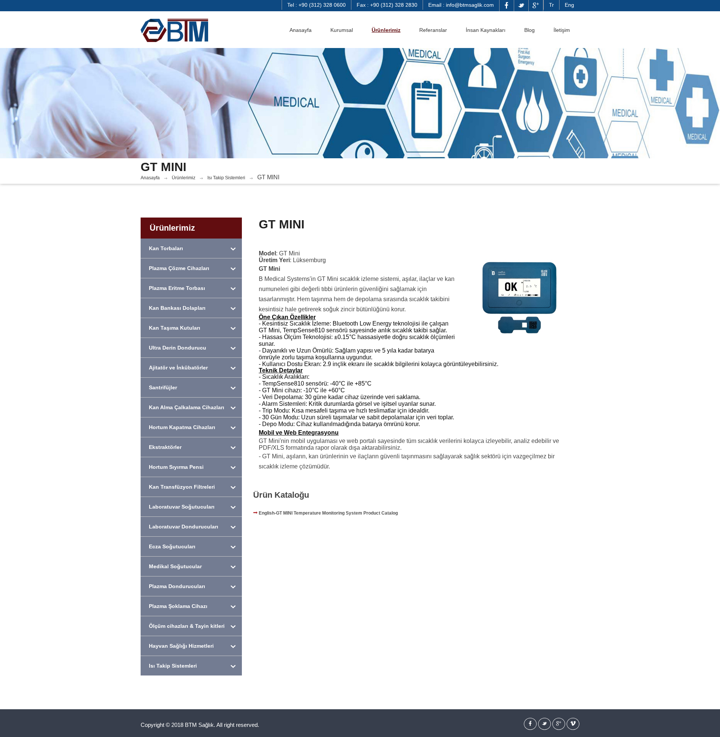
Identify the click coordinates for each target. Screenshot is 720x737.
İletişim (562, 30)
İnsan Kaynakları (486, 30)
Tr (551, 5)
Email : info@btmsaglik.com (461, 5)
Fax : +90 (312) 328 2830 (387, 5)
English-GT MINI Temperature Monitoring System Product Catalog (328, 513)
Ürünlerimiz (386, 30)
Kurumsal (341, 30)
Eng (569, 5)
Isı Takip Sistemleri (226, 177)
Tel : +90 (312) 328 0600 (316, 5)
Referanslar (433, 30)
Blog (529, 30)
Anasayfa (301, 30)
